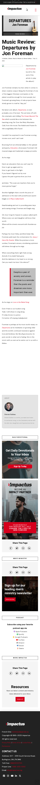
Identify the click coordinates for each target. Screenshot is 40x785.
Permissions (6, 746)
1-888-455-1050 (18, 766)
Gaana (21, 648)
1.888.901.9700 (16, 763)
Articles (5, 58)
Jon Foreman (30, 69)
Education (14, 148)
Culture (10, 58)
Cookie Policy (26, 743)
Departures (22, 110)
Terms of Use (16, 743)
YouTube (21, 640)
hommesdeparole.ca (20, 732)
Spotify (21, 634)
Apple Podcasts (21, 632)
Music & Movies (17, 58)
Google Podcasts (21, 637)
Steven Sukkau (28, 58)
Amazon (21, 643)
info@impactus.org (14, 770)
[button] (27, 10)
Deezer (21, 646)
